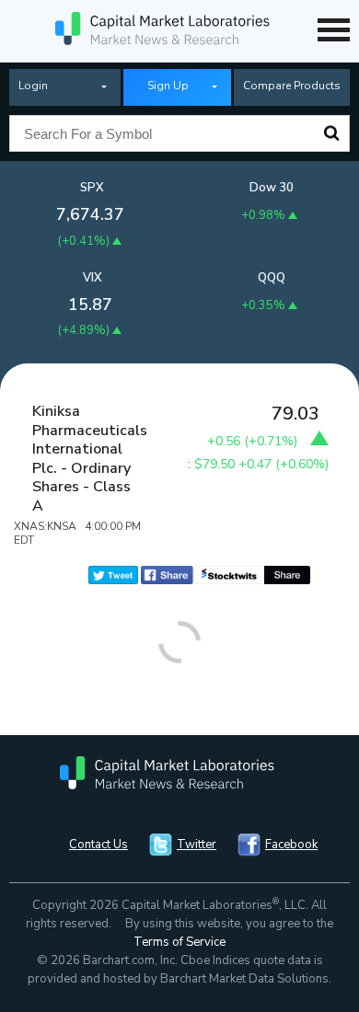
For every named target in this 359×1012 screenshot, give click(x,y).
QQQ (271, 278)
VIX (92, 278)
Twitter (196, 844)
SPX (92, 187)
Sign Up (168, 85)
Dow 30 (271, 187)
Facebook (291, 844)
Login (33, 85)
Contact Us (98, 844)
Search (331, 133)
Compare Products (292, 85)
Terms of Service (179, 942)
